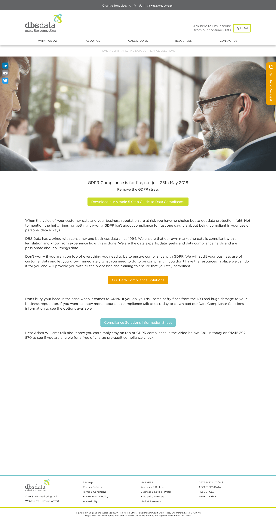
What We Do (47, 40)
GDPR (115, 299)
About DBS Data (210, 487)
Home (105, 50)
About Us (93, 40)
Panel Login (207, 496)
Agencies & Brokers (152, 487)
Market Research (151, 501)
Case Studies (138, 40)
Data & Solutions (211, 482)
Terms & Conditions (94, 491)
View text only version (160, 5)
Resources (183, 40)
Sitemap (88, 482)
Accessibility (90, 501)
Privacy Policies (92, 487)
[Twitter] (5, 80)
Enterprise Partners (152, 496)
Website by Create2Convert (42, 501)
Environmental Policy (95, 496)
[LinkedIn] (5, 65)
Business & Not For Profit (156, 491)
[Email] (5, 73)
